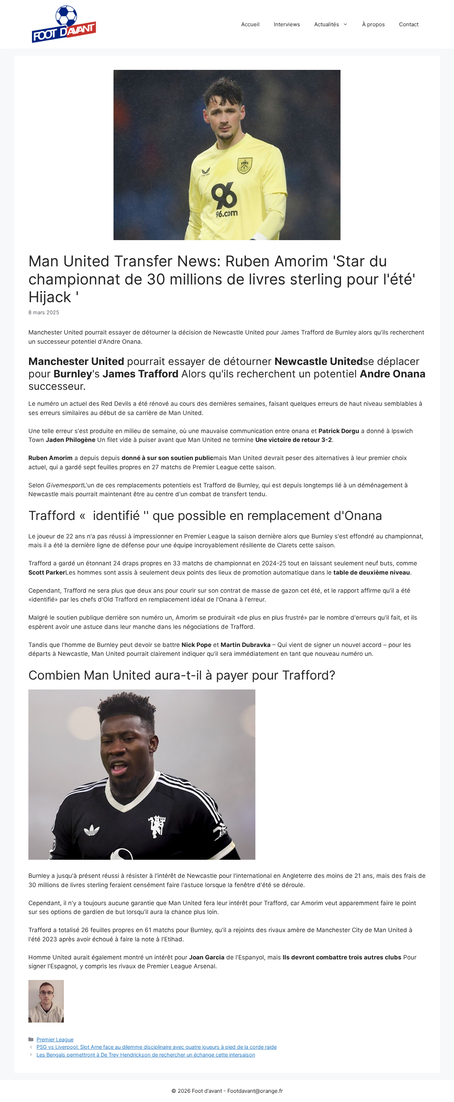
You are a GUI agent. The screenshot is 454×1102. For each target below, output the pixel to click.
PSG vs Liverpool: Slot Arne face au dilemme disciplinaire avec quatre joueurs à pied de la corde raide (157, 1047)
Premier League (55, 1039)
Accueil (250, 24)
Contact (409, 24)
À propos (373, 24)
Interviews (287, 24)
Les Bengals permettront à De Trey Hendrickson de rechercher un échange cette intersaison (146, 1055)
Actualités (326, 24)
